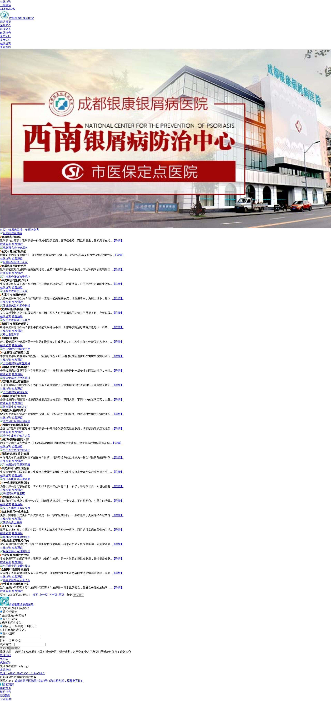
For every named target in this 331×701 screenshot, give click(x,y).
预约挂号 (5, 691)
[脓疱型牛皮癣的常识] (14, 406)
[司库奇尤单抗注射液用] (15, 450)
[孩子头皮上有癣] (11, 522)
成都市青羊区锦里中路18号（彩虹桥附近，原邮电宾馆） (48, 680)
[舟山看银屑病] (9, 334)
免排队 (4, 658)
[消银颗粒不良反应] (12, 493)
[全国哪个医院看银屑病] (15, 565)
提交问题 (4, 648)
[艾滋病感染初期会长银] (15, 305)
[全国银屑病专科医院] (14, 392)
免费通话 (17, 244)
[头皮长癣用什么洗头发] (15, 508)
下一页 (53, 594)
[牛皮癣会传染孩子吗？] (15, 276)
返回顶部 (8, 684)
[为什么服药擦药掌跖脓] (15, 479)
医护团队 (5, 36)
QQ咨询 (5, 695)
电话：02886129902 (12, 673)
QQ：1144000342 (34, 673)
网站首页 (5, 21)
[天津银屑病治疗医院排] (15, 377)
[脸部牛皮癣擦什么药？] (15, 320)
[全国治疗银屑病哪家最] (15, 421)
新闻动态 (5, 29)
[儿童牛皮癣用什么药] (14, 291)
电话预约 (5, 655)
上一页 (43, 594)
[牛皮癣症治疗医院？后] (15, 348)
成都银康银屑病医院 (21, 18)
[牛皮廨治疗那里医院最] (15, 464)
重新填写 (15, 648)
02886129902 (7, 8)
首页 (3, 229)
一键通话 (5, 5)
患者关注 (5, 39)
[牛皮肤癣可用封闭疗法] (15, 551)
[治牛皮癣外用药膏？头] (15, 580)
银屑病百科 (15, 229)
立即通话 (5, 699)
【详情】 (117, 240)
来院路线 (5, 47)
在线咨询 (5, 1)
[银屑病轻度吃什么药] (14, 262)
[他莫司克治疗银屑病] (14, 247)
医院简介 (5, 25)
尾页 (61, 594)
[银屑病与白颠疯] (11, 233)
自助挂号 (5, 32)
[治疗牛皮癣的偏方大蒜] (15, 435)
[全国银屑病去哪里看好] (15, 363)
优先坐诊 (5, 662)
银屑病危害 (32, 229)
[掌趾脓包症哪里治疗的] (15, 536)
